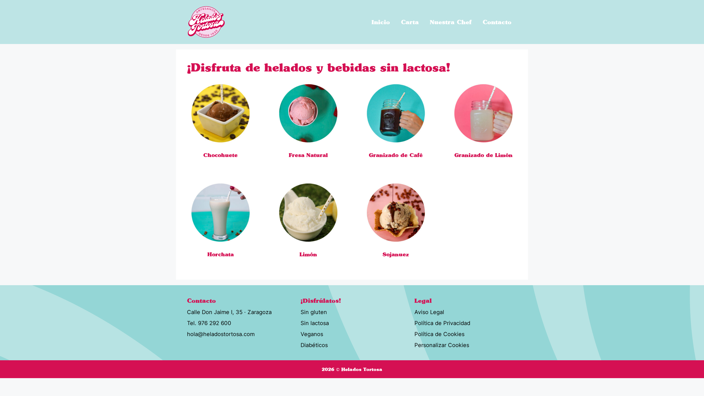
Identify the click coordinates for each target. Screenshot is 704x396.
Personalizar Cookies (441, 345)
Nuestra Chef (451, 22)
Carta (410, 22)
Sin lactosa (315, 323)
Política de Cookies (439, 334)
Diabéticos (314, 345)
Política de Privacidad (442, 323)
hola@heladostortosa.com (221, 334)
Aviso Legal (429, 312)
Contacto (497, 22)
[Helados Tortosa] (206, 22)
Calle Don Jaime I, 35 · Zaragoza (229, 312)
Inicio (381, 22)
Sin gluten (314, 312)
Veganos (312, 334)
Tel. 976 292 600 (209, 323)
